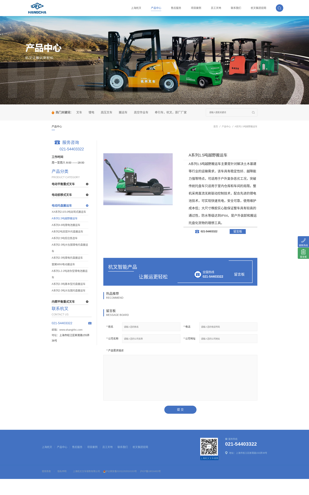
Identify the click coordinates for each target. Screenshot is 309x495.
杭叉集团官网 (140, 447)
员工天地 (107, 447)
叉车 (79, 112)
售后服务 (77, 447)
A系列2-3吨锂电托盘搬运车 (67, 257)
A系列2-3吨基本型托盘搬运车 (68, 284)
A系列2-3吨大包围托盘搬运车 (68, 290)
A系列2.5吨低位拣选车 (65, 238)
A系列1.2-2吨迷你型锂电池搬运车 (70, 274)
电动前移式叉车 (62, 194)
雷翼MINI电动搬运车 (63, 264)
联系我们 (122, 447)
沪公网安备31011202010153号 (121, 471)
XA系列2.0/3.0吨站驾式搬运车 (69, 211)
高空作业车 (141, 112)
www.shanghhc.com (70, 329)
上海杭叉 (47, 447)
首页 (215, 126)
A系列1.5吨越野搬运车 (246, 126)
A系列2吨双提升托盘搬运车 (67, 231)
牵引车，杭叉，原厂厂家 (171, 112)
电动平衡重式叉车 (63, 184)
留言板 (237, 231)
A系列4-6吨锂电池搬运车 (66, 225)
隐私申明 (61, 471)
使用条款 (46, 471)
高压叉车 (106, 112)
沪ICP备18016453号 (150, 471)
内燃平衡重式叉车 (63, 301)
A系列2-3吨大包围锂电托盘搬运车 (70, 248)
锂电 (91, 112)
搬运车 (123, 112)
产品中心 (226, 126)
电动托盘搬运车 (62, 205)
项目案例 (92, 447)
